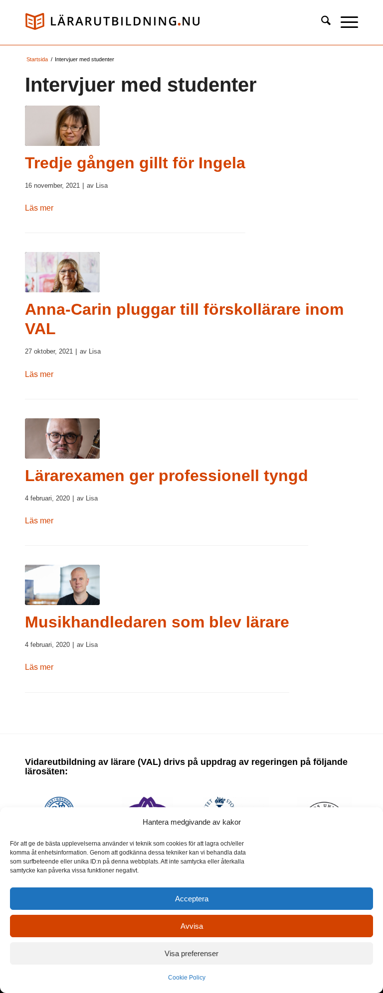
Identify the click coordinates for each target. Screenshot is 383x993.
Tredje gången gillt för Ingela (135, 163)
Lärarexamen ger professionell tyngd (166, 476)
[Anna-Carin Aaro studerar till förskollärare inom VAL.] (62, 272)
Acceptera (191, 898)
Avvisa (192, 926)
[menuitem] (321, 22)
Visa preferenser (191, 953)
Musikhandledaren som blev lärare (157, 622)
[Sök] (321, 22)
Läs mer (39, 208)
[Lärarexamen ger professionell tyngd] (62, 438)
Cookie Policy (186, 977)
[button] (344, 22)
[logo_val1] (112, 22)
